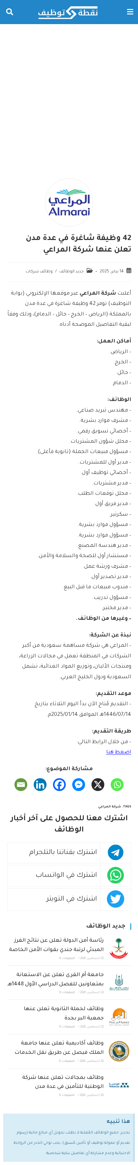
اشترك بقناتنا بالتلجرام (63, 853)
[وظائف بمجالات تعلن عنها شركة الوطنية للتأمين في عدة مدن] (119, 1085)
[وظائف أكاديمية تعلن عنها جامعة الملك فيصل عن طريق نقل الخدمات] (119, 1051)
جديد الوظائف (71, 272)
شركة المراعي (109, 807)
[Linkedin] (40, 784)
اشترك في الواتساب (66, 875)
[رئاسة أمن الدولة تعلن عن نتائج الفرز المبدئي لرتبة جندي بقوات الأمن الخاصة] (119, 948)
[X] (97, 784)
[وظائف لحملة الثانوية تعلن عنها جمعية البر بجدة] (119, 1017)
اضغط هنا (118, 752)
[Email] (20, 784)
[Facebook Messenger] (78, 784)
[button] (130, 12)
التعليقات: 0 (67, 958)
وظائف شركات (39, 272)
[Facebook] (59, 784)
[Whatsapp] (117, 784)
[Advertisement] (69, 96)
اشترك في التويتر (72, 899)
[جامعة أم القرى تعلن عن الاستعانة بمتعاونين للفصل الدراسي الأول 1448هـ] (119, 983)
